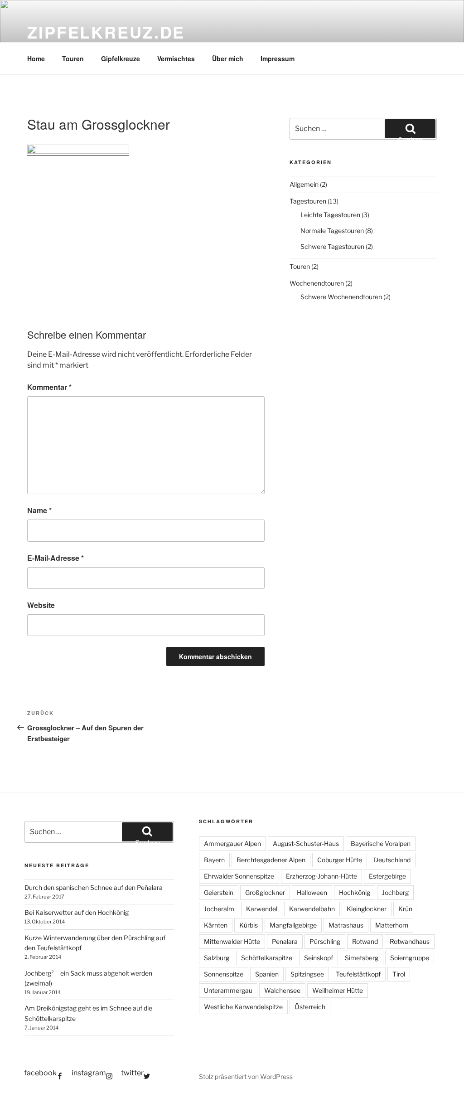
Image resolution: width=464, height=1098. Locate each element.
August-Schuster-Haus (306, 843)
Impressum (278, 58)
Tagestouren (308, 201)
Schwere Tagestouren (332, 246)
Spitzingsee (307, 974)
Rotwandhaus (410, 941)
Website (41, 605)
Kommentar (49, 387)
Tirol (398, 974)
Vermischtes (176, 58)
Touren (73, 58)
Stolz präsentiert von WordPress (246, 1076)
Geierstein (218, 892)
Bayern (214, 860)
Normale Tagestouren (332, 230)
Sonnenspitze (223, 974)
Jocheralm (219, 909)
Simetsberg (361, 958)
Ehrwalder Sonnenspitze (239, 876)
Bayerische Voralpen (381, 843)
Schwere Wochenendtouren (341, 297)
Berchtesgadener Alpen (271, 860)
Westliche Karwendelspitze (243, 1007)
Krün (405, 909)
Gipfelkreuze (120, 58)
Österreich (310, 1007)
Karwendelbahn (312, 909)
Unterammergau (228, 990)
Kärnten (215, 925)
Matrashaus (346, 925)
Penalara (285, 941)
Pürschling (324, 941)
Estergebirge (387, 876)
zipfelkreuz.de (106, 32)
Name (39, 510)
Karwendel (261, 909)
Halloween (312, 892)
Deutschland (392, 860)
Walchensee (282, 990)
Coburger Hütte (339, 860)
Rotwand (365, 941)
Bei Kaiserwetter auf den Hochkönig (76, 912)
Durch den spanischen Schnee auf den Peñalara (93, 887)
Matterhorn (391, 925)
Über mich (227, 58)
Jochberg (395, 892)
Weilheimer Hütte (337, 990)
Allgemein (304, 184)
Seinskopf (318, 958)
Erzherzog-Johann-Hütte (321, 876)
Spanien (267, 974)
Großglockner (265, 892)
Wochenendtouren (317, 283)
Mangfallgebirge (293, 925)
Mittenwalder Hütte (232, 941)
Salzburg (216, 958)
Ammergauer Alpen (232, 843)
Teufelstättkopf (358, 974)
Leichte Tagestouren (330, 215)
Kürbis (248, 925)
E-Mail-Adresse (55, 558)
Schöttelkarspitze (266, 958)
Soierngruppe (409, 958)
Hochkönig (354, 892)
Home (36, 58)
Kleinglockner (367, 909)
